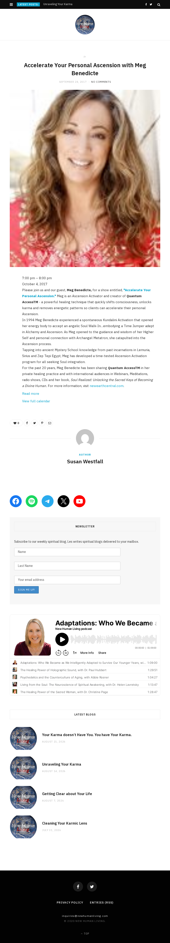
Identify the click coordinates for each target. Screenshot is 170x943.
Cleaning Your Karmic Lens (64, 823)
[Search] (158, 5)
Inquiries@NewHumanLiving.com (85, 915)
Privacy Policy (70, 902)
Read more (30, 393)
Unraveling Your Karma (57, 4)
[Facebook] (78, 887)
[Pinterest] (6, 314)
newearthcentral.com (107, 386)
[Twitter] (92, 887)
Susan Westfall (85, 461)
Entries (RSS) (101, 902)
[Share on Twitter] (6, 303)
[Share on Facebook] (6, 291)
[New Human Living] (85, 25)
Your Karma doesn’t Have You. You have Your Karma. (87, 735)
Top (86, 933)
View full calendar (36, 401)
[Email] (6, 325)
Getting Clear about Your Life (67, 794)
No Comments (101, 81)
